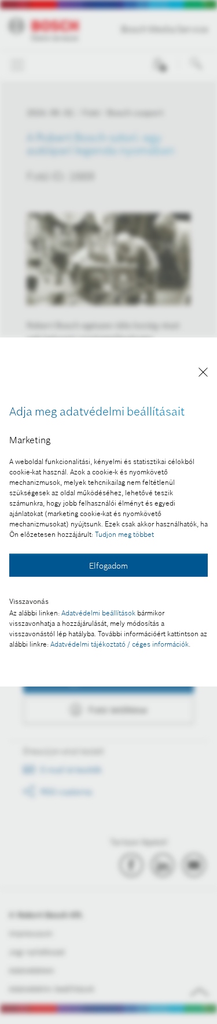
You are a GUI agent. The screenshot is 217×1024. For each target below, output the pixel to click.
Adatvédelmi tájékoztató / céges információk (119, 644)
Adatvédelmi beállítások (98, 613)
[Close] (203, 374)
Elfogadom (108, 566)
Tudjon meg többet (124, 534)
